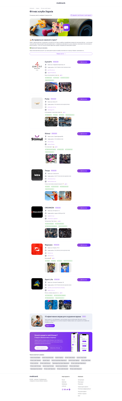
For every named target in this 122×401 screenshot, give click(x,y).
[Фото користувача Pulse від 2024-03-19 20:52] (65, 121)
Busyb (63, 379)
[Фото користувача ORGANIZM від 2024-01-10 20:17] (65, 233)
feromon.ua (50, 253)
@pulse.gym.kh (51, 109)
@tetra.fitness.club (52, 181)
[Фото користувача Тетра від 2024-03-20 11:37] (51, 196)
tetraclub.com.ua (51, 178)
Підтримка (80, 384)
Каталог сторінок (82, 393)
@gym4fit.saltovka (52, 72)
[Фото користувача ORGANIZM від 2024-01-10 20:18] (51, 233)
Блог (79, 395)
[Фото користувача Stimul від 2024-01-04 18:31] (65, 159)
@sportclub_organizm (53, 218)
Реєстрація (80, 382)
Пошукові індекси (82, 391)
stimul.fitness (51, 141)
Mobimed (64, 382)
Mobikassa (64, 384)
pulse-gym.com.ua (52, 107)
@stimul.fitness (51, 144)
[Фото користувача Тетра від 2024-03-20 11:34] (65, 196)
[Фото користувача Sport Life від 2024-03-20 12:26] (65, 304)
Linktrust (64, 386)
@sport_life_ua (51, 290)
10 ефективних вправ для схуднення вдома (63, 316)
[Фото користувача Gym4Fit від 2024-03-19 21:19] (65, 87)
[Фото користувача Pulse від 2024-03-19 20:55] (51, 121)
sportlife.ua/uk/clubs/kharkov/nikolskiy (56, 287)
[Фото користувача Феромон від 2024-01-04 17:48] (51, 267)
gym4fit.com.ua (51, 70)
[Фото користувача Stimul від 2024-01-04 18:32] (51, 159)
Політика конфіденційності (84, 389)
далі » (61, 75)
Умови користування (83, 386)
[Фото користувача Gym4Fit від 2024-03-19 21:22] (51, 87)
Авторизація (81, 379)
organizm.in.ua (51, 216)
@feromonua (50, 255)
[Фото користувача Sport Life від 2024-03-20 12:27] (51, 304)
